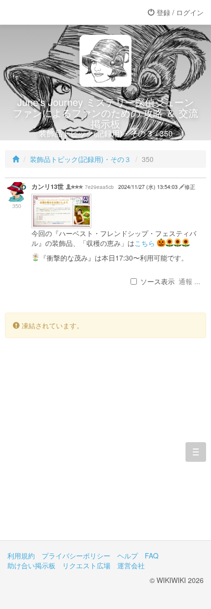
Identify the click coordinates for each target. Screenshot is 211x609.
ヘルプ (127, 555)
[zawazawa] (46, 12)
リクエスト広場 (86, 565)
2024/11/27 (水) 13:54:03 (148, 186)
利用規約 (21, 555)
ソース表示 (157, 281)
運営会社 (131, 565)
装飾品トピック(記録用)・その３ (80, 159)
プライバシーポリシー (76, 555)
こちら (144, 243)
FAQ (151, 555)
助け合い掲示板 (31, 565)
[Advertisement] (105, 447)
